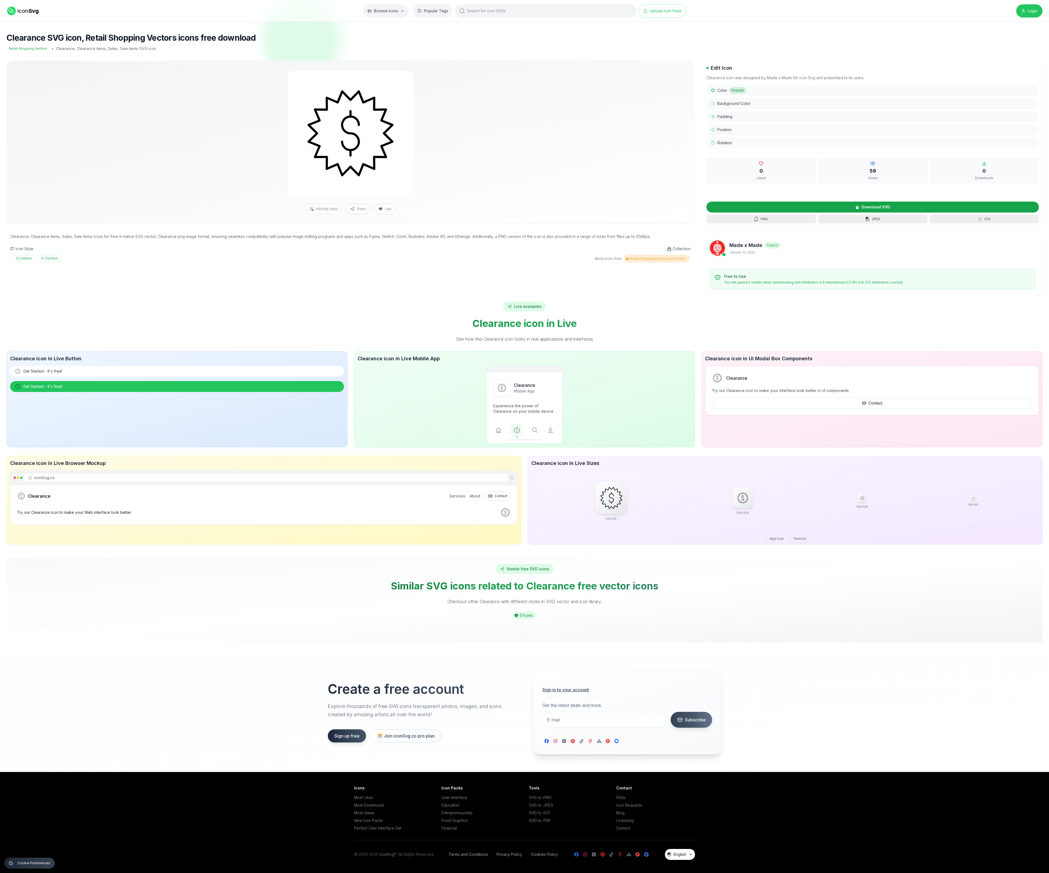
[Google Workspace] (616, 741)
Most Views (364, 812)
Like (388, 209)
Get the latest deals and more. (572, 705)
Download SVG (876, 207)
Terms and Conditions (468, 854)
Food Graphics (454, 820)
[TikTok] (581, 741)
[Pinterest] (572, 741)
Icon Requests (629, 805)
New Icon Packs (368, 820)
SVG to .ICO (539, 812)
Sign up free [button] (347, 736)
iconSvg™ (387, 854)
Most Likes (363, 797)
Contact (875, 403)
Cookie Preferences (33, 863)
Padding (724, 116)
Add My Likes (327, 209)
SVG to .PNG (540, 797)
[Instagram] (555, 741)
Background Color (733, 103)
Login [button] (1033, 10)
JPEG (876, 219)
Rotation (724, 142)
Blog (620, 812)
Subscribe (695, 719)
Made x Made (745, 245)
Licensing (624, 820)
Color (730, 90)
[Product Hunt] (607, 741)
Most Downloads (369, 805)
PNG (764, 219)
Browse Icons (386, 10)
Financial (449, 828)
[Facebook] (546, 741)
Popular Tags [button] (436, 10)
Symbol (51, 258)
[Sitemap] (599, 741)
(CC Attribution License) (884, 282)
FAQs (621, 797)
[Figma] (590, 741)
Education (450, 805)
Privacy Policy (509, 854)
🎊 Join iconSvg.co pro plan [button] (406, 736)
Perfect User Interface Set (377, 828)
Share (361, 209)
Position (724, 129)
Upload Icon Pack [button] (666, 10)
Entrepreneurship (457, 812)
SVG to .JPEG (541, 805)
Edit (403, 78)
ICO (988, 219)
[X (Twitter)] (564, 741)
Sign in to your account (565, 689)
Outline (26, 258)
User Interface (454, 797)
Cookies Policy (544, 854)
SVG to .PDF (540, 820)
